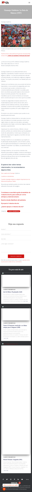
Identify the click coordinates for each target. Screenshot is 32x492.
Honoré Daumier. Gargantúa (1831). (12, 459)
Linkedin (18, 479)
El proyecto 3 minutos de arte (10, 203)
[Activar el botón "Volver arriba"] (29, 489)
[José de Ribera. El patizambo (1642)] (16, 279)
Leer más (25, 301)
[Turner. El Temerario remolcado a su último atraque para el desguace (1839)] (16, 313)
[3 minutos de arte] (5, 2)
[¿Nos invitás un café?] (4, 489)
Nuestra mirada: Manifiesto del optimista (13, 200)
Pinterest (14, 479)
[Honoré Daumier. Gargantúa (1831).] (16, 398)
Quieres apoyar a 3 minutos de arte (12, 206)
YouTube (22, 479)
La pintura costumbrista (7, 176)
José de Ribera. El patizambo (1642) (12, 292)
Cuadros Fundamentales (13, 211)
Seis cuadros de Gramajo (8, 173)
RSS (28, 479)
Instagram (11, 479)
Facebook (3, 479)
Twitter (7, 479)
